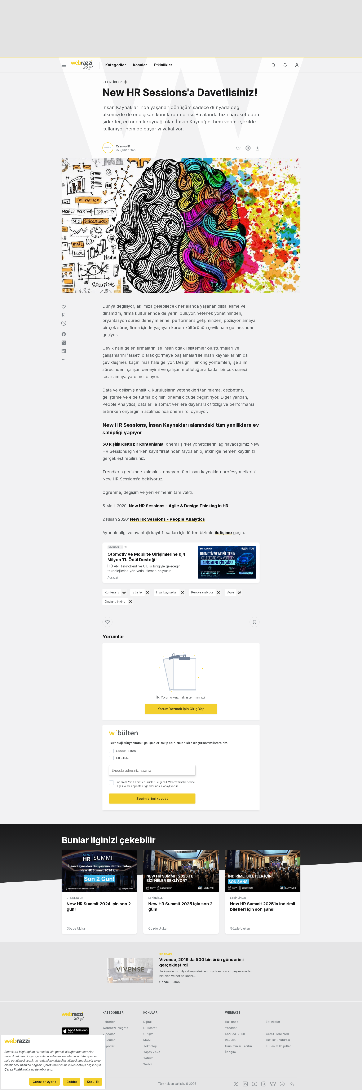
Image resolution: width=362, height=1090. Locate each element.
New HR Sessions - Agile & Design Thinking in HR (178, 505)
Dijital (147, 1022)
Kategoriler (115, 65)
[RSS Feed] (290, 1083)
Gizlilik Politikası (278, 1040)
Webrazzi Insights (115, 1028)
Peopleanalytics (202, 592)
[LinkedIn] (244, 1083)
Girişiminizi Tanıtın (238, 1046)
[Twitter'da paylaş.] (64, 343)
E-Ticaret (150, 1028)
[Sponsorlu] (227, 562)
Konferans (112, 592)
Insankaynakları (166, 592)
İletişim (230, 1052)
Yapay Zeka (151, 1052)
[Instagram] (263, 1083)
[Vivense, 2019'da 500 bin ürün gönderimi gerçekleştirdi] (130, 970)
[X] (235, 1083)
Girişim (148, 1034)
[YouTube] (254, 1083)
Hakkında (231, 1022)
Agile (230, 592)
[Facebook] (281, 1083)
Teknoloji (150, 1046)
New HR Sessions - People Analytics (167, 519)
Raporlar (108, 1046)
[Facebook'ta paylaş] (64, 334)
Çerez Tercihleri (277, 1034)
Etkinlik (137, 592)
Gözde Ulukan (77, 928)
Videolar (108, 1034)
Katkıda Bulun (235, 1034)
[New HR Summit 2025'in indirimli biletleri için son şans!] (262, 871)
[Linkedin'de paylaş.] (64, 351)
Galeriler (108, 1040)
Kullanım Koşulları (278, 1046)
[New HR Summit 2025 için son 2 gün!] (181, 871)
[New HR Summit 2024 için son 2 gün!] (99, 871)
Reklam (230, 1040)
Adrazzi (112, 577)
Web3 (147, 1064)
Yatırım (148, 1058)
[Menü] (64, 66)
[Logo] (82, 65)
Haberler (108, 1022)
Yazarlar (231, 1028)
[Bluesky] (272, 1083)
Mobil (147, 1040)
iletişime (223, 532)
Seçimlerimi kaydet (152, 798)
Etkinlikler (163, 65)
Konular (140, 65)
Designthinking (115, 601)
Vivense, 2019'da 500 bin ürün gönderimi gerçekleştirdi (201, 962)
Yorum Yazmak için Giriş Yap (181, 709)
